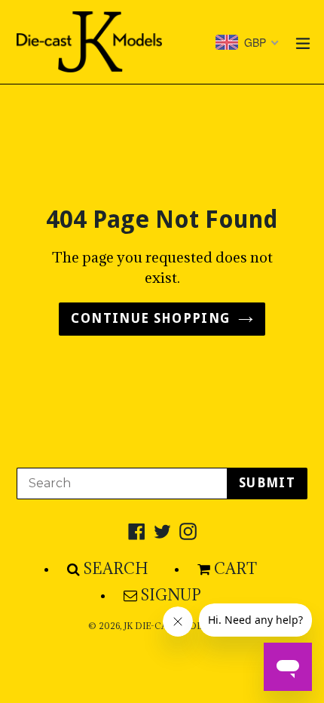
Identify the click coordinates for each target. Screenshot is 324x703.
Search (116, 569)
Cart (235, 569)
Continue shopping (150, 318)
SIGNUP (171, 595)
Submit (267, 482)
